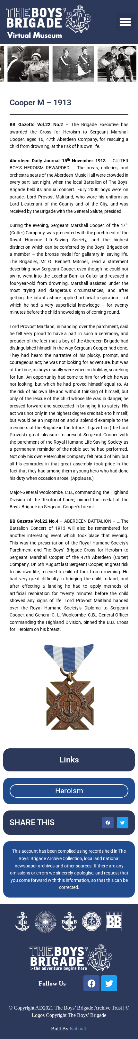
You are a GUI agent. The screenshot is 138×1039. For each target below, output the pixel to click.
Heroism (69, 790)
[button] (125, 22)
